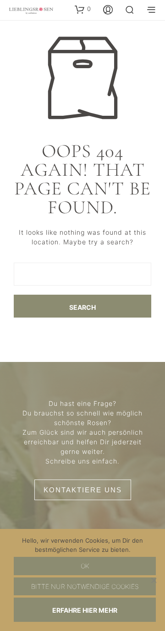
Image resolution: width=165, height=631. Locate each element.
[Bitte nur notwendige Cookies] (153, 580)
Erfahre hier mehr (84, 610)
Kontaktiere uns (83, 490)
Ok (85, 566)
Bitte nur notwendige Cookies (85, 586)
